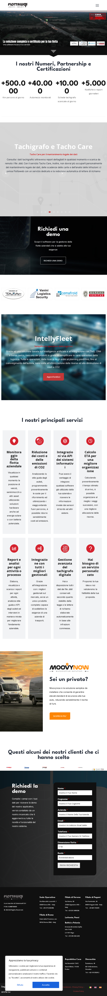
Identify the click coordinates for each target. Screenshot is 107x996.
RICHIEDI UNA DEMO (53, 260)
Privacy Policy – (78, 987)
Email (61, 820)
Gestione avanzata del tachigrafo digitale (65, 567)
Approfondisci (53, 376)
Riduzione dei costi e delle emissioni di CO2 (39, 459)
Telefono (63, 831)
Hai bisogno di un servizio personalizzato (90, 567)
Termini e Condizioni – (63, 987)
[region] (34, 973)
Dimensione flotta (68, 842)
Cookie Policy (78, 991)
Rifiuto (20, 985)
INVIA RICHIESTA (69, 865)
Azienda (63, 810)
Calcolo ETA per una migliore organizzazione (90, 461)
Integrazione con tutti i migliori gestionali (39, 567)
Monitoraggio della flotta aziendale (14, 459)
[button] (37, 212)
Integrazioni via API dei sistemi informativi (64, 459)
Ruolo (61, 853)
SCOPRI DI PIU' (60, 716)
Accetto (46, 985)
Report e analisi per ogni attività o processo (14, 567)
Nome (61, 788)
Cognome (63, 799)
